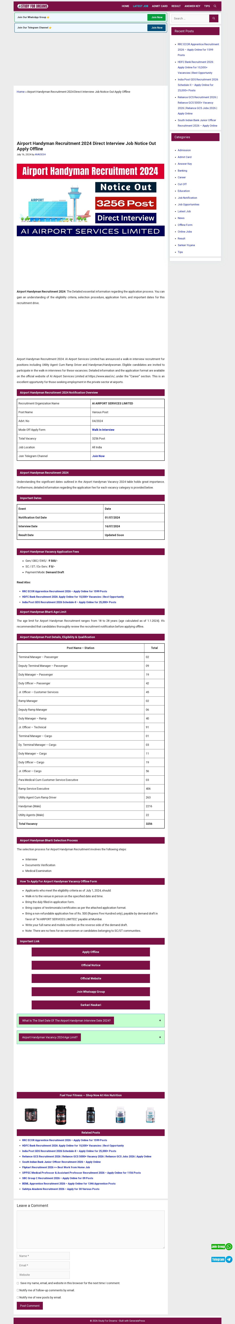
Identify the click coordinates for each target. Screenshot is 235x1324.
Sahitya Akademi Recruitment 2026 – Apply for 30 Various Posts (60, 1189)
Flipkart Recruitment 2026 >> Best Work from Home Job (56, 1167)
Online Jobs (185, 231)
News (181, 218)
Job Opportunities (188, 204)
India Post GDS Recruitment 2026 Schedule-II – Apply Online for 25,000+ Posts (69, 602)
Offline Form (185, 224)
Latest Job (140, 6)
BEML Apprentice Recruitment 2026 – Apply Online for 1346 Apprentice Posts (69, 1183)
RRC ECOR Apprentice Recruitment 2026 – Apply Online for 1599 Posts (64, 591)
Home (125, 6)
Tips (207, 6)
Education (184, 190)
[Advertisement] (91, 62)
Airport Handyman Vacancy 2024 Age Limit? (50, 1037)
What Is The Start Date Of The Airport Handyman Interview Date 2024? (66, 1020)
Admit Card (160, 6)
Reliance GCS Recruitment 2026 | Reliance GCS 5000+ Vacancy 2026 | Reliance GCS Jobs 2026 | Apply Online (86, 1156)
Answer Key (192, 6)
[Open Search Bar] (215, 6)
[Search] (213, 18)
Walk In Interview (103, 429)
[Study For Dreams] (33, 6)
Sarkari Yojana (186, 245)
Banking (182, 170)
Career (182, 177)
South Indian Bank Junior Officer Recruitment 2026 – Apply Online (61, 1161)
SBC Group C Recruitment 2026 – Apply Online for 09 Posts (57, 1178)
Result (176, 6)
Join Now (156, 17)
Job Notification (187, 197)
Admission (184, 150)
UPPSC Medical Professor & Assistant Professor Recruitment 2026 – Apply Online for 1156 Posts (81, 1172)
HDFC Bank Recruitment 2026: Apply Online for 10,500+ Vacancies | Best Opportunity (73, 596)
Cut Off (182, 184)
